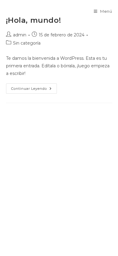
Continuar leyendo (34, 90)
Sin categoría (27, 43)
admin (19, 35)
